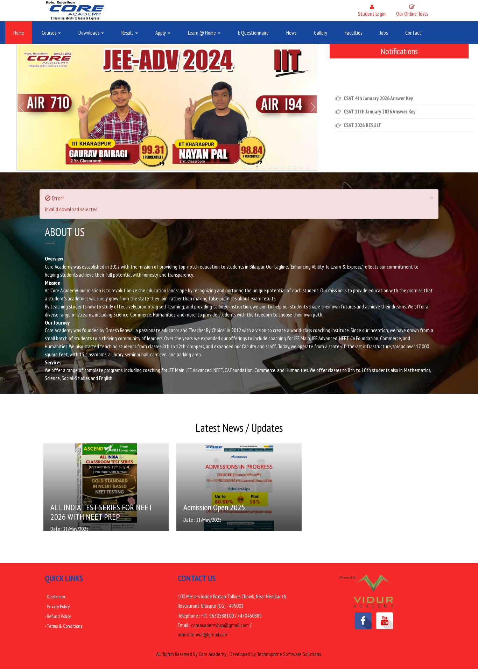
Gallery (320, 32)
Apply (161, 32)
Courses (49, 32)
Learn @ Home (202, 32)
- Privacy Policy (57, 606)
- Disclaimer (55, 596)
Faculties (353, 32)
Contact (413, 32)
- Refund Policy (58, 616)
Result (127, 32)
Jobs (384, 32)
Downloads (89, 32)
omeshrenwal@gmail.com (203, 634)
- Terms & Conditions (63, 626)
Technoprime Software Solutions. (289, 654)
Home (18, 32)
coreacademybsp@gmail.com (220, 625)
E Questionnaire (253, 32)
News (291, 32)
